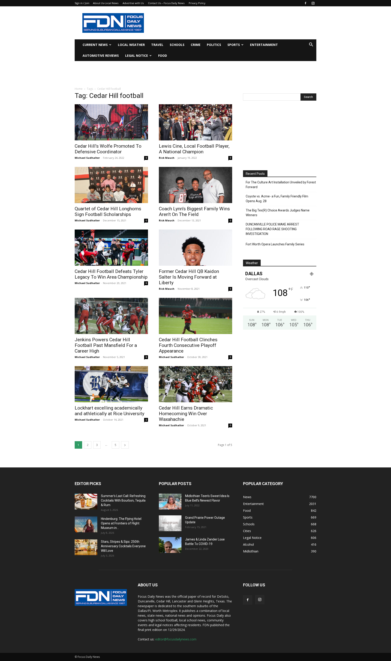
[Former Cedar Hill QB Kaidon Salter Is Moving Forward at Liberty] (195, 248)
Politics (214, 45)
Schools (177, 45)
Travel (157, 45)
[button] (310, 45)
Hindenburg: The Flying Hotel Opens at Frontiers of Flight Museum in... (121, 523)
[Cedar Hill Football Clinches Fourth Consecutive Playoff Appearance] (195, 316)
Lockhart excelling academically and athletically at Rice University (109, 410)
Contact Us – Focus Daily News (166, 3)
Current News (95, 45)
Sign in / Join (82, 3)
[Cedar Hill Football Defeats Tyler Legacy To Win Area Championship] (111, 248)
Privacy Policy (197, 3)
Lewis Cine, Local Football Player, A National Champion (194, 148)
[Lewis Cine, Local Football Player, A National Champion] (195, 122)
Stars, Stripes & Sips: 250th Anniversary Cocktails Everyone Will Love (123, 546)
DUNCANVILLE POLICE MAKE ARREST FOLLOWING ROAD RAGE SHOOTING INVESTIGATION (272, 229)
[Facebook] (305, 3)
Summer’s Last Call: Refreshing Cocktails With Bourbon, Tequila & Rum (123, 500)
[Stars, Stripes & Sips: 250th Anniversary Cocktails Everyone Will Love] (86, 547)
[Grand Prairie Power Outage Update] (170, 523)
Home (79, 89)
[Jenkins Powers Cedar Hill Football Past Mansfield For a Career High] (111, 316)
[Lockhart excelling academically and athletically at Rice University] (111, 384)
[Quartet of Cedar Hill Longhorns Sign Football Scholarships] (111, 185)
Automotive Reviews (101, 55)
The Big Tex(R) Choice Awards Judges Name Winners (278, 212)
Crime (195, 45)
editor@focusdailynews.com (175, 639)
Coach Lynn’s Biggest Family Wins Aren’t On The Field (194, 211)
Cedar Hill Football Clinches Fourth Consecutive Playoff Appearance (188, 345)
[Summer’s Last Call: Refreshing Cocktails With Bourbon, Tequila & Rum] (86, 501)
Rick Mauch (166, 157)
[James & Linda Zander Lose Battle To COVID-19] (170, 545)
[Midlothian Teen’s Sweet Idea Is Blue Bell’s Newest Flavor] (170, 501)
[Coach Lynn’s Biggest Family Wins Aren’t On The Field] (195, 185)
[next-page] (125, 445)
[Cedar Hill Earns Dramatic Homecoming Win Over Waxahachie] (195, 384)
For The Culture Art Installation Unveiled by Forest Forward (281, 184)
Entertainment (264, 45)
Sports (233, 45)
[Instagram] (313, 3)
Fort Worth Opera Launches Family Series (275, 244)
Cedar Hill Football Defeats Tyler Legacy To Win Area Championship (111, 274)
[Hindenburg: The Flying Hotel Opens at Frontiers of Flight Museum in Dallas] (86, 524)
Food (162, 55)
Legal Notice (136, 55)
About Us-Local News (105, 3)
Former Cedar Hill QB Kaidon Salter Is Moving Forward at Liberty (189, 277)
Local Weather (131, 45)
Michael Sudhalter (87, 157)
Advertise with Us (133, 3)
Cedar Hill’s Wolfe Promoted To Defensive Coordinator (108, 148)
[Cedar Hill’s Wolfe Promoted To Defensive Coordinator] (111, 122)
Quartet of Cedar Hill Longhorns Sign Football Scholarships (108, 211)
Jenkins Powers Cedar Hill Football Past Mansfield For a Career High (106, 345)
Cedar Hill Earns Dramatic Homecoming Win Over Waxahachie (186, 413)
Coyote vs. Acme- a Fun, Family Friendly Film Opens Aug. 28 (277, 198)
